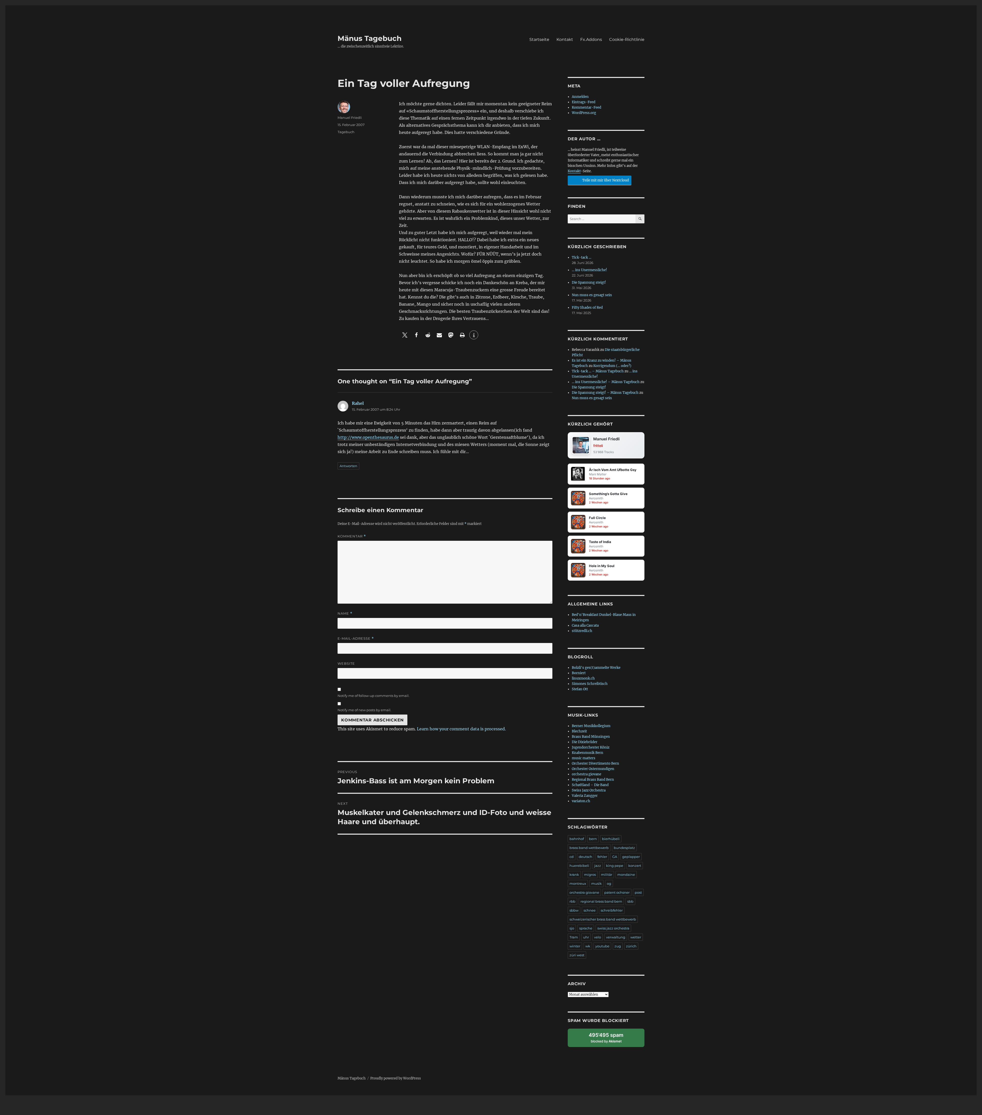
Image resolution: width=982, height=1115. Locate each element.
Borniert (579, 673)
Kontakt (564, 39)
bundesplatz (624, 848)
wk (587, 946)
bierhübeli (611, 839)
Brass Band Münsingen (591, 736)
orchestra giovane (586, 774)
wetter (635, 937)
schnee (590, 910)
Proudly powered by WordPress (395, 1078)
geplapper (631, 857)
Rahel (358, 403)
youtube (602, 946)
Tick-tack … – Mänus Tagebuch (598, 371)
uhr (586, 937)
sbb (630, 901)
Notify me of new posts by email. (364, 710)
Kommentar (352, 536)
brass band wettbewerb (589, 848)
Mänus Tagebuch (369, 38)
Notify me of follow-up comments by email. (373, 696)
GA (614, 857)
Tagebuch (346, 132)
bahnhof (577, 839)
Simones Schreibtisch (590, 684)
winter (575, 946)
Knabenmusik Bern (587, 753)
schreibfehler (612, 910)
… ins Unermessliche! (589, 270)
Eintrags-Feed (583, 102)
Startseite (539, 39)
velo (597, 937)
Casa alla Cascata (585, 625)
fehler (602, 857)
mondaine (626, 874)
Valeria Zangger (585, 796)
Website (346, 663)
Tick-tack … (581, 257)
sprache (585, 928)
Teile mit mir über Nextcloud (605, 180)
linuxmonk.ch (583, 678)
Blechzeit (579, 731)
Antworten (348, 466)
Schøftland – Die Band (590, 785)
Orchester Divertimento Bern (595, 763)
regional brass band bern (601, 901)
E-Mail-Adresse (356, 638)
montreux (578, 883)
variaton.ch (581, 801)
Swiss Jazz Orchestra (589, 790)
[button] (404, 334)
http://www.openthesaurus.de (368, 437)
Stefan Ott (580, 689)
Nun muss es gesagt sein (592, 295)
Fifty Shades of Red (587, 307)
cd (572, 857)
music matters (583, 758)
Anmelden (580, 97)
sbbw (574, 910)
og (609, 883)
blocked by (611, 1039)
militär (606, 874)
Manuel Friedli (350, 118)
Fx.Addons (591, 39)
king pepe (614, 866)
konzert (634, 866)
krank (574, 874)
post (638, 892)
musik (596, 883)
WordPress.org (584, 113)
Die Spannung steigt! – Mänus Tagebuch (605, 392)
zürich (631, 946)
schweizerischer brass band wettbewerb (603, 919)
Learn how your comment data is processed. (461, 728)
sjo (572, 928)
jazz (597, 866)
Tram (574, 937)
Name (345, 613)
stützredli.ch (582, 631)
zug (618, 946)
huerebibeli (579, 866)
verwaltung (615, 937)
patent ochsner (617, 892)
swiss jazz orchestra (613, 928)
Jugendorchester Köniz (590, 747)
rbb (572, 901)
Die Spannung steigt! (589, 282)
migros (590, 874)
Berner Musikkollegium (591, 726)
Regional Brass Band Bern (593, 779)
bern (593, 839)
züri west (577, 955)
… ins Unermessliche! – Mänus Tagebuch (606, 382)
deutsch (585, 857)
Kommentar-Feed (586, 107)
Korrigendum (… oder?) (612, 366)
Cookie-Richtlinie (626, 39)
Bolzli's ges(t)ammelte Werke (596, 667)
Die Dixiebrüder (584, 742)
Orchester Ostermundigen (593, 769)
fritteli (598, 445)
